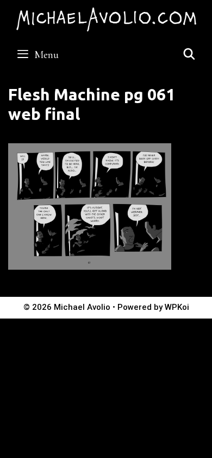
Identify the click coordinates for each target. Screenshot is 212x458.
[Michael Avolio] (106, 17)
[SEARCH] (189, 55)
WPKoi (177, 307)
